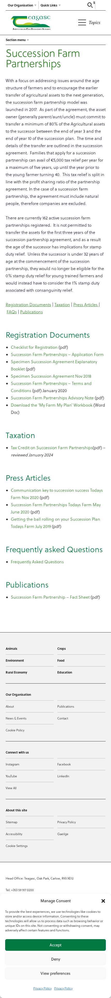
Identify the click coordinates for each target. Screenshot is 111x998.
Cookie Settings (17, 846)
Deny (55, 959)
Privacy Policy (42, 988)
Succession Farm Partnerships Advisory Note (52, 398)
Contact (62, 718)
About (10, 706)
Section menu (16, 39)
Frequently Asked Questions (37, 562)
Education (64, 672)
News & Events (16, 718)
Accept (55, 945)
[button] (103, 901)
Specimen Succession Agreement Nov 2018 (51, 376)
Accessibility (14, 834)
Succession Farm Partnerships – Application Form (57, 354)
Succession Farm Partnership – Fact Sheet (50, 597)
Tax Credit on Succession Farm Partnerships (52, 447)
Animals (11, 648)
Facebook (64, 764)
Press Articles (86, 304)
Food (61, 660)
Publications (31, 312)
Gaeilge (62, 834)
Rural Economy (16, 672)
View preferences (55, 973)
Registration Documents (28, 304)
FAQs (12, 312)
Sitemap (11, 822)
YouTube (11, 776)
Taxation (62, 304)
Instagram (12, 764)
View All (11, 788)
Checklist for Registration (34, 347)
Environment (15, 660)
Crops (61, 648)
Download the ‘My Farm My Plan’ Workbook (51, 405)
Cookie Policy (15, 730)
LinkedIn (63, 776)
